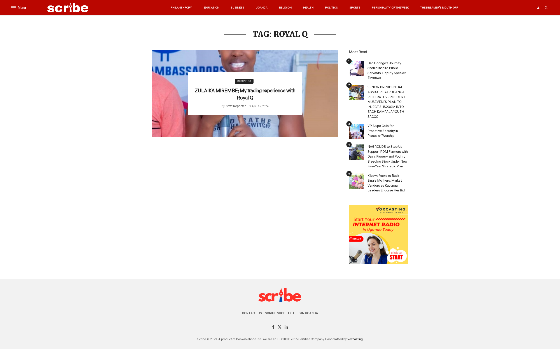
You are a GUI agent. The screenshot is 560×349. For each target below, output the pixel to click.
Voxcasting (355, 339)
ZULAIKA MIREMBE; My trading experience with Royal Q (245, 94)
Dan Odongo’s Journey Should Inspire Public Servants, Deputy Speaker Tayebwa (387, 70)
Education (211, 7)
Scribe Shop (275, 313)
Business (237, 7)
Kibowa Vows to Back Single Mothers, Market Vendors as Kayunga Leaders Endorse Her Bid (386, 183)
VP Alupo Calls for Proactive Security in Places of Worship (383, 131)
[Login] (538, 7)
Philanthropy (181, 7)
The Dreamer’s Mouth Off (439, 7)
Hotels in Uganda (303, 313)
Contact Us (252, 313)
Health (308, 7)
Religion (285, 7)
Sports (354, 7)
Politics (331, 7)
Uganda (262, 7)
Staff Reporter (236, 106)
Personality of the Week (390, 7)
